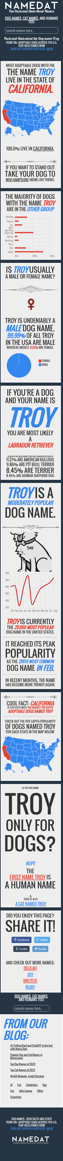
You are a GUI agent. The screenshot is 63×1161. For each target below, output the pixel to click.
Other (40, 1091)
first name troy (28, 877)
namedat (22, 1142)
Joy (30, 974)
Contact (40, 1142)
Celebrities (32, 1085)
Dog (45, 1085)
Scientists (15, 1097)
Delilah (30, 968)
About (46, 1142)
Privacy (33, 1142)
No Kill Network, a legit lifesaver (27, 1076)
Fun (12, 1091)
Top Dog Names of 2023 (22, 1064)
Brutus (30, 981)
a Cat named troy (30, 904)
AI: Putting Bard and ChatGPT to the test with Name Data (31, 1047)
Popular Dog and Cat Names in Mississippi (26, 1056)
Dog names (13, 18)
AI (11, 1085)
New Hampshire (17, 179)
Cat (19, 1085)
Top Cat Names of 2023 (22, 1070)
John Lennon (25, 1091)
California (43, 148)
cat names (30, 18)
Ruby (30, 987)
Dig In (49, 49)
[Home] (30, 1140)
